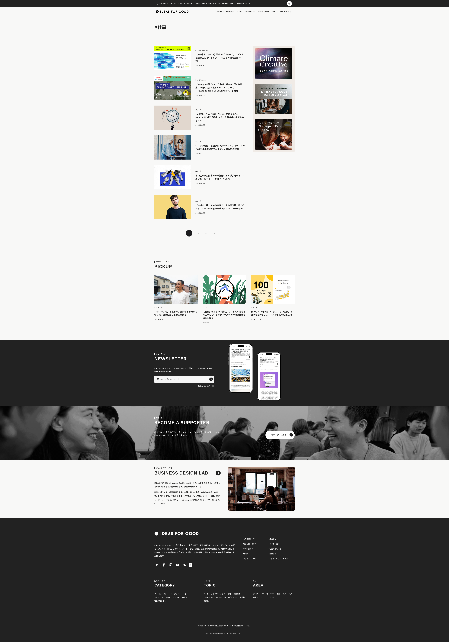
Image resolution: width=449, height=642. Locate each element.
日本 (262, 594)
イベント (176, 597)
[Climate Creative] (273, 78)
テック (222, 594)
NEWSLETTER (263, 12)
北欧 (278, 594)
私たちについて (249, 539)
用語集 (245, 554)
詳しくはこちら (204, 386)
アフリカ (264, 597)
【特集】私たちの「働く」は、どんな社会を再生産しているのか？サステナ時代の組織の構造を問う (224, 314)
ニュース (157, 594)
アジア (255, 594)
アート (206, 594)
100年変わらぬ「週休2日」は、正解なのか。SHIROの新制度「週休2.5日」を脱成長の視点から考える (219, 117)
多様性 (242, 597)
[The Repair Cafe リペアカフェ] (273, 149)
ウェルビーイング (230, 597)
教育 (229, 594)
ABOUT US (284, 12)
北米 (290, 594)
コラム (165, 594)
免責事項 (273, 554)
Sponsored (166, 597)
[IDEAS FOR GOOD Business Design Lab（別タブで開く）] (273, 114)
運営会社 (273, 539)
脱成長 (206, 601)
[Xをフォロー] (157, 565)
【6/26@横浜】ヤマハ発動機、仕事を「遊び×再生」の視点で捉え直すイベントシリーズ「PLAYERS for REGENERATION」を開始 (218, 87)
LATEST (220, 12)
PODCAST (230, 12)
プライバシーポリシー (251, 559)
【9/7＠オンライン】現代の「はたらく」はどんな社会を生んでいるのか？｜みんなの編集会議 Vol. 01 (219, 57)
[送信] (211, 379)
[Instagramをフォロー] (171, 565)
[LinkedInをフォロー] (190, 565)
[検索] (291, 11)
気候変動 (237, 594)
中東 (284, 594)
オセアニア (274, 597)
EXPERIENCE (250, 12)
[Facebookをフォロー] (164, 565)
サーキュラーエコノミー (213, 597)
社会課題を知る (275, 549)
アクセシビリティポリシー (279, 559)
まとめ (156, 597)
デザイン (214, 594)
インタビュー (176, 594)
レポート (186, 594)
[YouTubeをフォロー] (177, 565)
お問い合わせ (248, 549)
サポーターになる (278, 435)
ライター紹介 (274, 544)
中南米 (255, 597)
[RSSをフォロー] (184, 565)
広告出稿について (250, 544)
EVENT (239, 12)
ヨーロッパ (270, 594)
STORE (275, 12)
